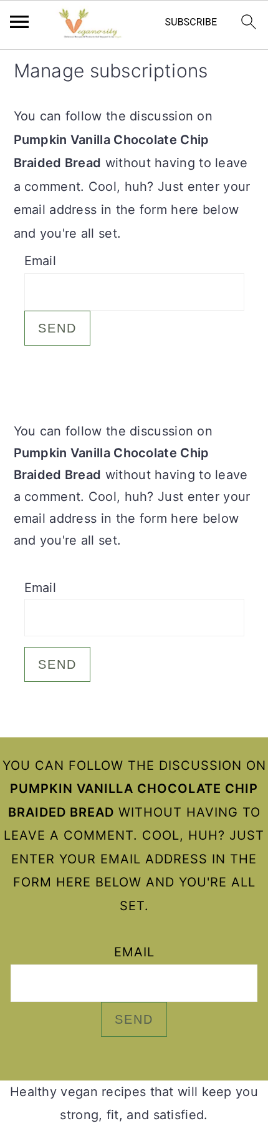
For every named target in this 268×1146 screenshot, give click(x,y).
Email (40, 260)
